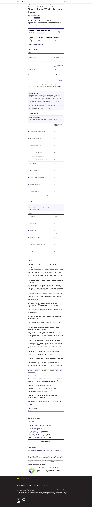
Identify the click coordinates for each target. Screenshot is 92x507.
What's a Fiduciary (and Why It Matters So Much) (40, 437)
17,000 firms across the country (36, 96)
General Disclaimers (23, 490)
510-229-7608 (32, 32)
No (47, 442)
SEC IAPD (40, 457)
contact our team (51, 457)
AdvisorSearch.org (22, 2)
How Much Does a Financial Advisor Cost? (39, 431)
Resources (72, 1)
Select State (31, 421)
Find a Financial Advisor (35, 6)
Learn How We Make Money (58, 4)
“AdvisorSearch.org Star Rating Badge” (33, 459)
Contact (67, 479)
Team (39, 479)
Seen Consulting (50, 451)
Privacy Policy (46, 485)
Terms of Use (36, 485)
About (35, 479)
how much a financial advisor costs (43, 276)
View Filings (56, 74)
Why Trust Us (44, 479)
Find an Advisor (40, 32)
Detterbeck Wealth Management (50, 450)
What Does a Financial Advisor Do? (37, 428)
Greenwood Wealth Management (35, 450)
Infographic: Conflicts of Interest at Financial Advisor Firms (43, 434)
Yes (44, 442)
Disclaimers (41, 485)
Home (29, 6)
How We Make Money (59, 479)
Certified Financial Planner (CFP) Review (39, 435)
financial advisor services (33, 299)
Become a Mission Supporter (38, 44)
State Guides (66, 1)
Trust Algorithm (43, 99)
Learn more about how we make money (40, 495)
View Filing (37, 275)
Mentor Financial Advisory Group (39, 451)
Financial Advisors (59, 1)
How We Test (51, 479)
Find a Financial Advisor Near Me (37, 432)
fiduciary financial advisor (34, 343)
